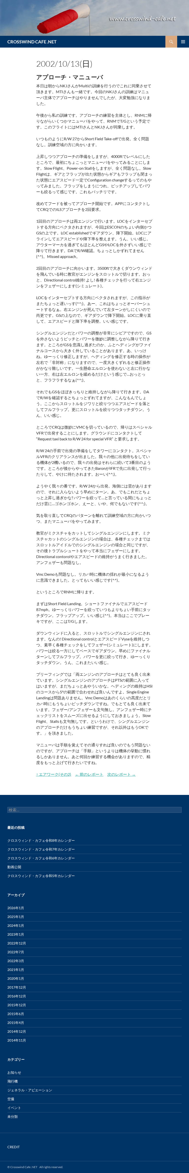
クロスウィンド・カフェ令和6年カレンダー (41, 858)
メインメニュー (183, 42)
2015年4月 (15, 1022)
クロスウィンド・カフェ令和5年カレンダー (41, 876)
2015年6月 (15, 1014)
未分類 (12, 1116)
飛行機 (12, 1081)
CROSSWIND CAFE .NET (32, 41)
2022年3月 (15, 961)
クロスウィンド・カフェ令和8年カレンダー (41, 840)
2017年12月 (16, 987)
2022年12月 (16, 943)
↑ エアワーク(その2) (53, 774)
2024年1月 (15, 925)
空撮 (10, 1099)
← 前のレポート (89, 774)
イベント (14, 1108)
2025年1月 (15, 917)
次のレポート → (121, 774)
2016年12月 (16, 996)
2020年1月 (15, 978)
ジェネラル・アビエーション (29, 1090)
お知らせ (14, 1072)
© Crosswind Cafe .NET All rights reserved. (35, 1167)
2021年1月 (15, 970)
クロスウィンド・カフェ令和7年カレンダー (41, 849)
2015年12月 (16, 1005)
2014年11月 (16, 1040)
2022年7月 (15, 952)
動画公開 (14, 867)
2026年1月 (15, 908)
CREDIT (13, 1147)
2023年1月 (15, 934)
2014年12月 (16, 1031)
